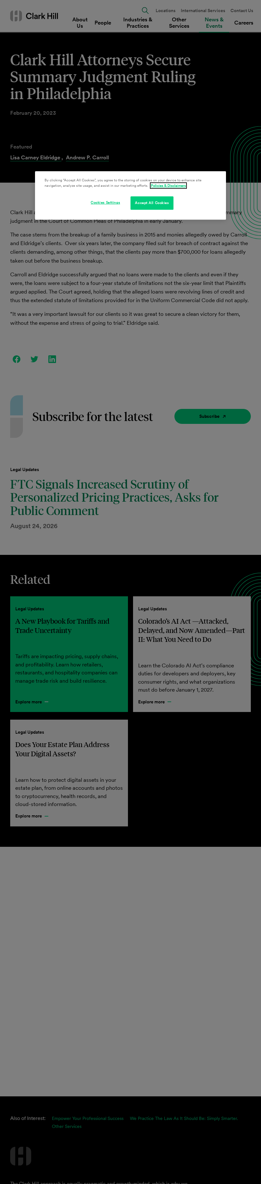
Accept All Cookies (152, 203)
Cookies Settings (105, 202)
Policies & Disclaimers (168, 186)
